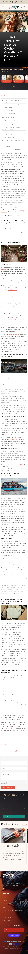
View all (24, 825)
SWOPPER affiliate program (10, 904)
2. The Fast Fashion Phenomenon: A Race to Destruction (13, 116)
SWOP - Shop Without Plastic (13, 946)
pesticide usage (12, 290)
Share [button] (4, 95)
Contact (5, 900)
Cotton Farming (8, 107)
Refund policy (12, 948)
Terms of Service (8, 920)
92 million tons (14, 439)
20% (21, 465)
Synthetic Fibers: (8, 110)
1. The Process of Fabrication (11, 105)
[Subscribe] (23, 816)
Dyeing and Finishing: (10, 113)
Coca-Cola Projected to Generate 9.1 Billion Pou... (11, 846)
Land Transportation (10, 137)
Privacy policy (20, 948)
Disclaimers (6, 907)
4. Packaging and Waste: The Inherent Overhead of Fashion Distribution (13, 141)
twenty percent (14, 334)
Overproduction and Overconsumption (9, 121)
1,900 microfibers (20, 319)
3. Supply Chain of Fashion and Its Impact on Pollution (12, 128)
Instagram (6, 728)
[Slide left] (10, 86)
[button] (3, 7)
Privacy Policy (7, 917)
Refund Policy (7, 914)
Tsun (26, 149)
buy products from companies (10, 687)
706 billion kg (10, 304)
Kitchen (16, 81)
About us (5, 897)
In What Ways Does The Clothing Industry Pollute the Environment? (12, 101)
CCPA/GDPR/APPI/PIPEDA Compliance (13, 910)
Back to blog (14, 751)
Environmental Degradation (12, 124)
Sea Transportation (9, 134)
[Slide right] (17, 86)
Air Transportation (9, 132)
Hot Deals (5, 81)
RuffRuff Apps (19, 149)
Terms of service (14, 950)
